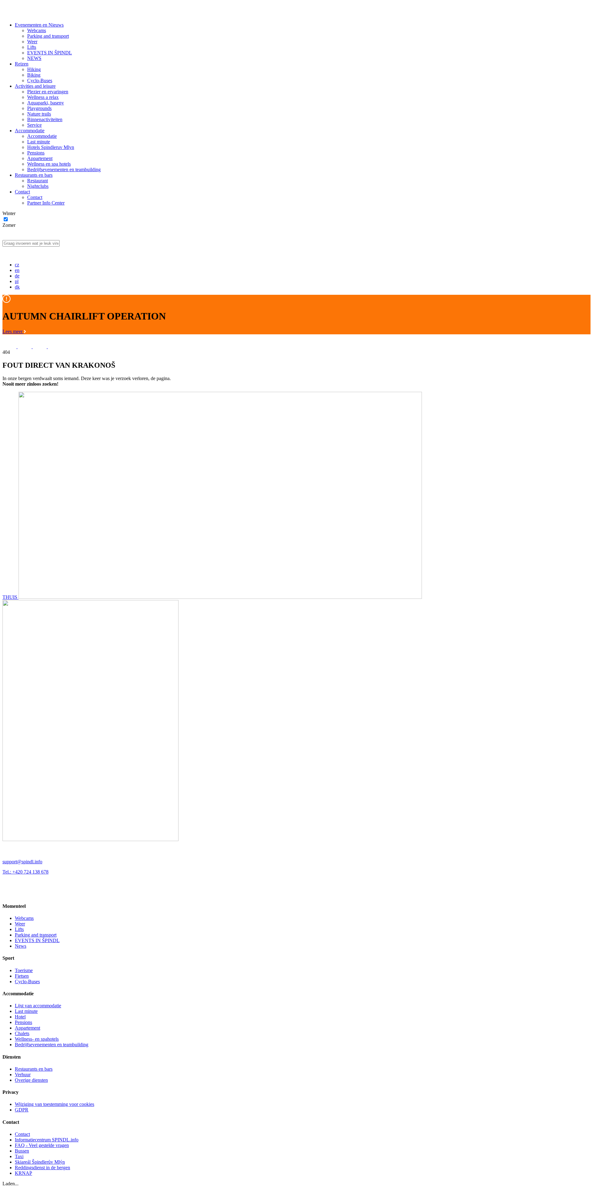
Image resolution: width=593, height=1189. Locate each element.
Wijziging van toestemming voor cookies (54, 1104)
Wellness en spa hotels (49, 164)
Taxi (19, 1156)
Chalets (22, 1033)
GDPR (21, 1109)
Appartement (40, 158)
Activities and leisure (35, 86)
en (17, 270)
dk (17, 287)
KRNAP (23, 1173)
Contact (22, 191)
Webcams (36, 30)
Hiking (34, 69)
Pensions (35, 152)
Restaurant (37, 180)
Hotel (20, 1016)
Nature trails (39, 113)
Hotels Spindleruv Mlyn (50, 147)
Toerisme (24, 970)
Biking (33, 75)
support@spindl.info (22, 861)
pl (17, 281)
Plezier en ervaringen (47, 91)
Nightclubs (37, 186)
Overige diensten (31, 1080)
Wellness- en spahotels (37, 1039)
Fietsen (22, 976)
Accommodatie (29, 130)
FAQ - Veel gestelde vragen (42, 1145)
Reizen (21, 63)
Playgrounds (39, 108)
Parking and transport (48, 36)
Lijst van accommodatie (38, 1005)
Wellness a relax (43, 97)
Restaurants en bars (34, 175)
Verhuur (23, 1074)
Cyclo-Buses (39, 80)
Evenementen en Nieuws (39, 25)
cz (17, 264)
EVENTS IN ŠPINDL (49, 52)
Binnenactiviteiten (44, 119)
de (17, 275)
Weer (32, 41)
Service (34, 125)
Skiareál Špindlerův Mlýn (40, 1162)
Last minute (38, 141)
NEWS (34, 58)
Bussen (22, 1150)
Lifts (31, 47)
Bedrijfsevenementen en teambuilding (64, 169)
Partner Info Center (46, 202)
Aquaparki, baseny (45, 102)
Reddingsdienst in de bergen (42, 1167)
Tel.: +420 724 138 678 (25, 871)
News (20, 946)
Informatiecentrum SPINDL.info (46, 1139)
